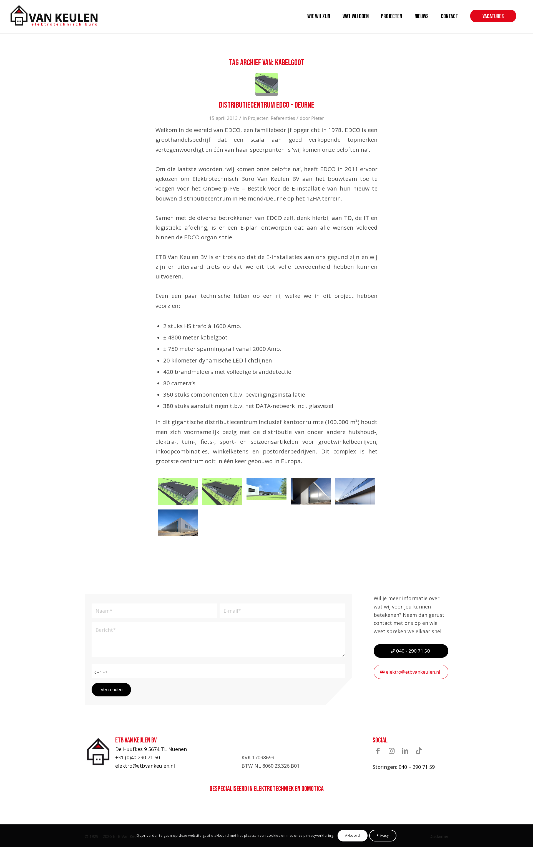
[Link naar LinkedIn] (405, 750)
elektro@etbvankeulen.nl (145, 765)
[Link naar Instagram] (391, 750)
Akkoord (352, 835)
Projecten (258, 118)
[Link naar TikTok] (419, 750)
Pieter (317, 118)
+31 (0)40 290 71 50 (137, 757)
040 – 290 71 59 (417, 767)
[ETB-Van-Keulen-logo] (54, 15)
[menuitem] (318, 16)
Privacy (383, 835)
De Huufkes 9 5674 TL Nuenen (151, 749)
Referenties (283, 118)
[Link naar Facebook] (378, 750)
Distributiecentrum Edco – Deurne (266, 105)
